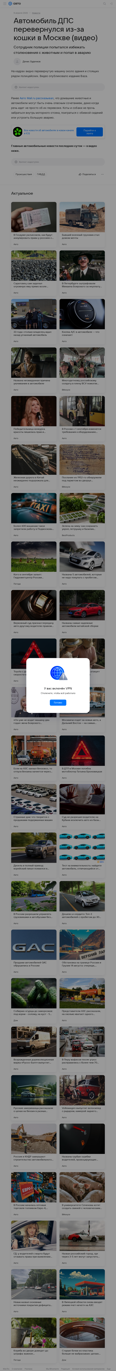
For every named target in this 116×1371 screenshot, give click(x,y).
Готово (58, 702)
